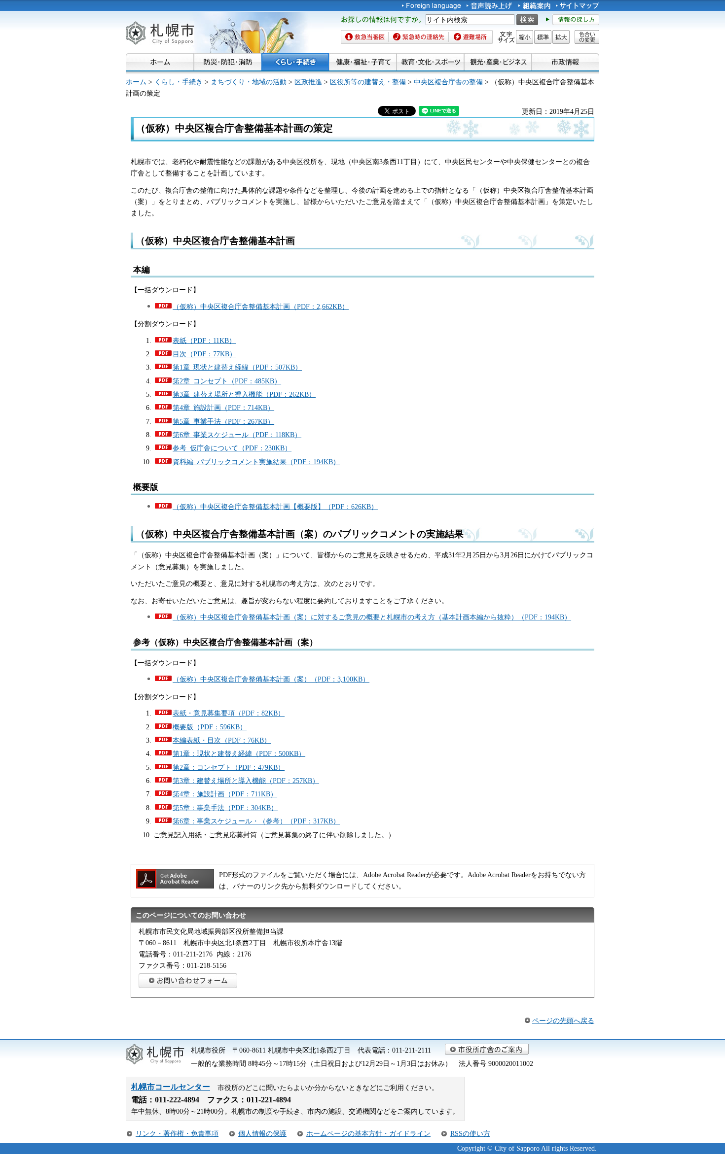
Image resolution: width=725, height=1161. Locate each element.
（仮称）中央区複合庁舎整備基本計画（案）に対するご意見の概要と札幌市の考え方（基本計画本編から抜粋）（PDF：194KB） (372, 617)
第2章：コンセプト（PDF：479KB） (229, 767)
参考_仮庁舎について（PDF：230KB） (232, 448)
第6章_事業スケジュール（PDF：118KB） (237, 435)
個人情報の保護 (262, 1133)
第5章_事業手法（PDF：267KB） (223, 421)
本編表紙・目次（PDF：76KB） (222, 740)
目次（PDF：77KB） (204, 354)
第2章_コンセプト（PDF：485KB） (227, 381)
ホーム (136, 82)
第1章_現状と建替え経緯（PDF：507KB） (237, 367)
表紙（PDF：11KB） (204, 340)
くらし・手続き (178, 82)
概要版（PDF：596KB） (210, 727)
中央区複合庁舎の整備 (448, 82)
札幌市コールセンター (170, 1087)
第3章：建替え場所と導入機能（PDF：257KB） (246, 781)
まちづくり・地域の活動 (249, 82)
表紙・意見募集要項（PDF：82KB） (229, 713)
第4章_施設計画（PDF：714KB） (223, 407)
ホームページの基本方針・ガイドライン (368, 1133)
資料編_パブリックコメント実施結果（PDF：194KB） (256, 462)
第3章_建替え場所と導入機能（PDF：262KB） (244, 394)
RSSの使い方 (470, 1133)
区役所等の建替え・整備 (368, 82)
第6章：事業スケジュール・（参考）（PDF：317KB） (256, 821)
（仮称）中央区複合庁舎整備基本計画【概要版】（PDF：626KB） (275, 507)
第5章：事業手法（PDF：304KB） (225, 808)
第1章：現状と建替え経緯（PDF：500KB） (239, 753)
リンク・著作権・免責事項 (177, 1133)
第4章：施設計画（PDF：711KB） (225, 794)
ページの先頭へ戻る (563, 1020)
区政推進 (308, 82)
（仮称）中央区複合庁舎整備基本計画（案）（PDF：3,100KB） (271, 679)
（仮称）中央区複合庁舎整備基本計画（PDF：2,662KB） (261, 306)
